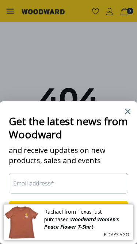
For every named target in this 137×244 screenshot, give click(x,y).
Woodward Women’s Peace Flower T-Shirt (81, 223)
